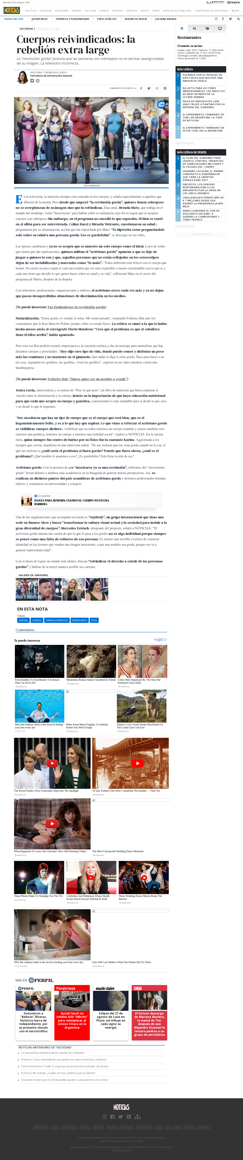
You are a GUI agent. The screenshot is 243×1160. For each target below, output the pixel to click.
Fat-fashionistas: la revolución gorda (76, 307)
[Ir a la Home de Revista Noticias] (12, 10)
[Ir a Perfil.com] (233, 2)
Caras (55, 1127)
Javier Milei (40, 18)
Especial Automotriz (177, 10)
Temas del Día (14, 18)
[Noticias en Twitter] (230, 19)
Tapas (156, 10)
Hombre (98, 1127)
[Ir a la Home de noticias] (121, 1107)
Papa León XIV (107, 18)
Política (30, 10)
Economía (61, 10)
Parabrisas (127, 1127)
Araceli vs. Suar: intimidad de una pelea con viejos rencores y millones (63, 1059)
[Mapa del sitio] (138, 1116)
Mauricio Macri (136, 18)
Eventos (131, 10)
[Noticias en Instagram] (216, 19)
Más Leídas (185, 69)
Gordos (36, 620)
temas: (21, 615)
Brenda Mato (79, 620)
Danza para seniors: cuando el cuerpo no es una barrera (72, 502)
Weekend (112, 1127)
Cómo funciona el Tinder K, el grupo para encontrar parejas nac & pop (64, 1066)
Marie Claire (69, 1127)
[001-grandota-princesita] (73, 589)
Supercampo (144, 1127)
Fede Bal (23, 620)
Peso (94, 620)
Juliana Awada (165, 18)
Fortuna (85, 1127)
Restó (145, 10)
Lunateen (189, 1127)
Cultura (90, 10)
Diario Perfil (41, 1127)
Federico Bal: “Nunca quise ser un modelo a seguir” (87, 378)
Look (158, 1127)
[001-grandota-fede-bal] (50, 589)
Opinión (117, 10)
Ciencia (104, 10)
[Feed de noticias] (239, 19)
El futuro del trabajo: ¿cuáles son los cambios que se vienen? (58, 1073)
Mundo (76, 10)
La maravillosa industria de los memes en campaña (52, 1053)
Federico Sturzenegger (73, 18)
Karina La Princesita (57, 620)
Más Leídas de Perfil (192, 152)
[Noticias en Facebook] (223, 19)
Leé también (44, 496)
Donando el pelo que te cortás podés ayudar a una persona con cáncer (64, 1080)
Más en (21, 980)
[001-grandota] (27, 589)
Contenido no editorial (211, 10)
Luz (168, 1127)
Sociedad (46, 10)
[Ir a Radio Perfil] (215, 2)
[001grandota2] (97, 589)
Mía (178, 1127)
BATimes (204, 1127)
